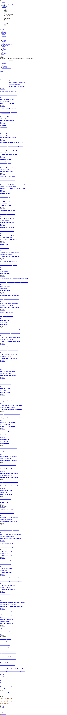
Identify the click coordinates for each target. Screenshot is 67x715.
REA (3, 54)
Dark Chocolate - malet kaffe (7, 363)
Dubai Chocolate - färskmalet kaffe (8, 456)
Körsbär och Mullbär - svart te (7, 422)
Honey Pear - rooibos (5, 286)
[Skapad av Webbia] (3, 714)
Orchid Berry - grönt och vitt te (7, 210)
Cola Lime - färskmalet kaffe (7, 99)
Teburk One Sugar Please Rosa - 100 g (9, 346)
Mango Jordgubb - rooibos (6, 312)
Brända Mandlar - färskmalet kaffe (8, 91)
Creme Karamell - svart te (6, 686)
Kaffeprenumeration (5, 43)
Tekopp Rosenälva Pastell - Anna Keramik (10, 414)
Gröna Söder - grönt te (5, 269)
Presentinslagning (4, 52)
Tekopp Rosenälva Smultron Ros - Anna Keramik (11, 397)
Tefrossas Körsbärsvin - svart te (7, 662)
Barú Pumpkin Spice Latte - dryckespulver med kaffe (12, 602)
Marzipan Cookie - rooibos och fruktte (9, 517)
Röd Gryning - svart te (5, 639)
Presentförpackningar (5, 45)
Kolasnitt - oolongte (5, 193)
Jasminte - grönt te (4, 692)
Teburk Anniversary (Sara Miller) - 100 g (10, 329)
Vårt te (3, 39)
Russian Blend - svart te (5, 439)
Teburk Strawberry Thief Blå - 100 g (9, 354)
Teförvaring (4, 49)
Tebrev (3, 42)
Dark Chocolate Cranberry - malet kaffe (9, 526)
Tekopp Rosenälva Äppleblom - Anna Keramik (11, 405)
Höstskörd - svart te (5, 594)
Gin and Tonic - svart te (5, 380)
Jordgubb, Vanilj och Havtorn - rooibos (9, 252)
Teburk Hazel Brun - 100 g (6, 543)
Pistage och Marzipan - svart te (7, 680)
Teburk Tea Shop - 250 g (6, 611)
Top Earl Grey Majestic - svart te (8, 651)
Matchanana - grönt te (5, 159)
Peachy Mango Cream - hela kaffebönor (9, 303)
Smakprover (4, 41)
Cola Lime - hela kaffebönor (7, 116)
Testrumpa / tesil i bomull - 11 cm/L (8, 150)
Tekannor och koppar (5, 47)
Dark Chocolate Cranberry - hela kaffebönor (10, 534)
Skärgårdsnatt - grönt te (6, 674)
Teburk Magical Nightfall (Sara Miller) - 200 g (11, 577)
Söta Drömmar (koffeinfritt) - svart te (9, 235)
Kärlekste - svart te (4, 244)
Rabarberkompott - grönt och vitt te (8, 448)
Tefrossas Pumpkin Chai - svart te (8, 656)
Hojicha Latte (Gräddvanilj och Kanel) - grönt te (11, 142)
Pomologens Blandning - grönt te (8, 133)
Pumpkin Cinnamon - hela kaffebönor (9, 473)
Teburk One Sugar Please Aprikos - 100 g (10, 337)
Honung (3, 46)
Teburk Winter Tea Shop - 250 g (7, 585)
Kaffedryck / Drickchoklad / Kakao (7, 44)
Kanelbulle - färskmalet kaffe (7, 218)
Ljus (2, 50)
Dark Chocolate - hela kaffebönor (8, 371)
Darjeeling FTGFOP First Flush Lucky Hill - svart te (12, 184)
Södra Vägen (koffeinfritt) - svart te (8, 261)
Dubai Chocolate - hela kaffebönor (8, 465)
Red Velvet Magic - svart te (6, 167)
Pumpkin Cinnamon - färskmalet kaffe (9, 482)
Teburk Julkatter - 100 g (6, 568)
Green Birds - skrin (4, 320)
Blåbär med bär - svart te (6, 490)
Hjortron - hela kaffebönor (6, 628)
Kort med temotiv (4, 53)
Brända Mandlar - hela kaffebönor (17, 82)
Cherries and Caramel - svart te (7, 176)
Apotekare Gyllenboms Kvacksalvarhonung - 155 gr (12, 668)
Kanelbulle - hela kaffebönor (7, 227)
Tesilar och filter (4, 48)
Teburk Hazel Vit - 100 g (6, 551)
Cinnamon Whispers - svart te (7, 509)
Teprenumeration (4, 40)
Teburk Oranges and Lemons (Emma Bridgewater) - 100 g (14, 278)
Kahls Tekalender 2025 (5, 499)
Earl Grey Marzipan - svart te (7, 431)
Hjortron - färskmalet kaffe (6, 619)
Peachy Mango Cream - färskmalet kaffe (9, 295)
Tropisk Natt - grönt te (5, 201)
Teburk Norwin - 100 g (5, 560)
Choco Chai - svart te (5, 388)
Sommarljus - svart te (5, 125)
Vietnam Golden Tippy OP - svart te (8, 108)
